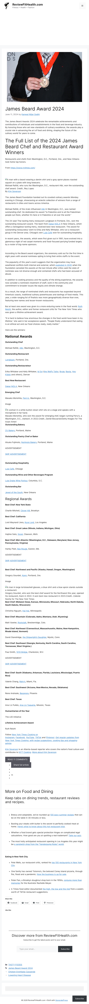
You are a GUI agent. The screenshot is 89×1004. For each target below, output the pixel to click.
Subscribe (65, 949)
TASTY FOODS (15, 965)
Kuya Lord (29, 522)
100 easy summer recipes (62, 815)
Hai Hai (25, 611)
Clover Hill (25, 510)
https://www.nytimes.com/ (23, 168)
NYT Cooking (25, 752)
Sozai (20, 534)
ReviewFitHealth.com (27, 4)
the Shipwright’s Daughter (34, 637)
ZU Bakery (10, 430)
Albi (43, 209)
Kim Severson (14, 191)
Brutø (62, 371)
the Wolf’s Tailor (51, 371)
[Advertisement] (44, 29)
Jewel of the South (14, 492)
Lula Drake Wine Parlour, (16, 481)
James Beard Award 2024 (20, 968)
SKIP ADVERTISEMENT (15, 454)
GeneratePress (61, 1000)
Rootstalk (22, 622)
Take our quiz (75, 835)
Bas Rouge (22, 549)
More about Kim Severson (44, 752)
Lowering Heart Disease (19, 975)
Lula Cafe (47, 232)
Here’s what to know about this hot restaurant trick (41, 826)
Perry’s (26, 398)
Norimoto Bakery (29, 442)
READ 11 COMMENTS (17, 759)
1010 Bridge (21, 652)
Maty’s (22, 681)
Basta (68, 371)
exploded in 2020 (64, 265)
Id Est (40, 371)
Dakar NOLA (54, 224)
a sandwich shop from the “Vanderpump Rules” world (39, 844)
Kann (24, 575)
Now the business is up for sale (51, 874)
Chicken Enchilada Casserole (21, 972)
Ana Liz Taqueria (27, 705)
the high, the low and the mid (56, 889)
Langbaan (10, 360)
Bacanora (24, 693)
